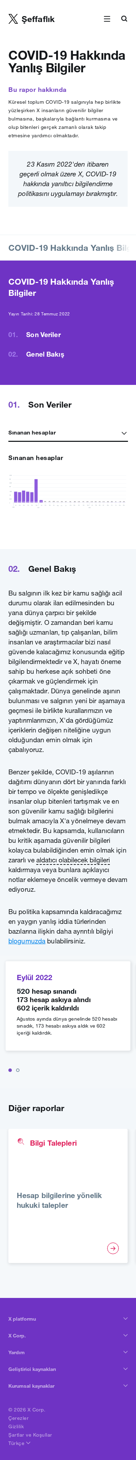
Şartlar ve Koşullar (30, 1435)
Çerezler (18, 1418)
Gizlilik (16, 1426)
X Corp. (17, 1336)
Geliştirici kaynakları (32, 1369)
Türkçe (17, 1443)
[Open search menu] (124, 19)
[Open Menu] (107, 19)
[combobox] (68, 432)
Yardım (16, 1352)
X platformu (22, 1319)
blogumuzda (26, 941)
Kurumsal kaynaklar (31, 1386)
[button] (10, 1070)
